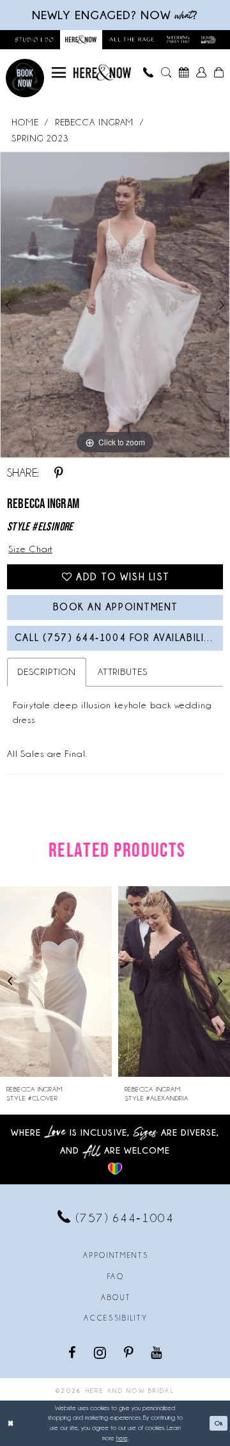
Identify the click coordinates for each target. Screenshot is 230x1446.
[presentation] (56, 981)
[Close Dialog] (11, 1423)
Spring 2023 (40, 138)
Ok (219, 1423)
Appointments (115, 1255)
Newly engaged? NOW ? (115, 15)
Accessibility (116, 1318)
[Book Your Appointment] (184, 72)
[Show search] (166, 72)
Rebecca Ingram (94, 122)
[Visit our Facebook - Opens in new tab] (73, 1352)
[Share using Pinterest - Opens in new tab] (59, 473)
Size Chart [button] (30, 549)
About (115, 1297)
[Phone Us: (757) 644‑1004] (149, 72)
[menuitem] (59, 72)
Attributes (123, 672)
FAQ (116, 1276)
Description (46, 672)
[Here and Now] (102, 73)
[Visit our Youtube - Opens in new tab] (157, 1352)
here (122, 1438)
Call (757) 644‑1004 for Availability (116, 637)
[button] (59, 72)
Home (25, 122)
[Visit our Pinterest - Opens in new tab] (129, 1352)
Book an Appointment (115, 606)
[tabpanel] (115, 304)
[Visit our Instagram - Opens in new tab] (101, 1352)
